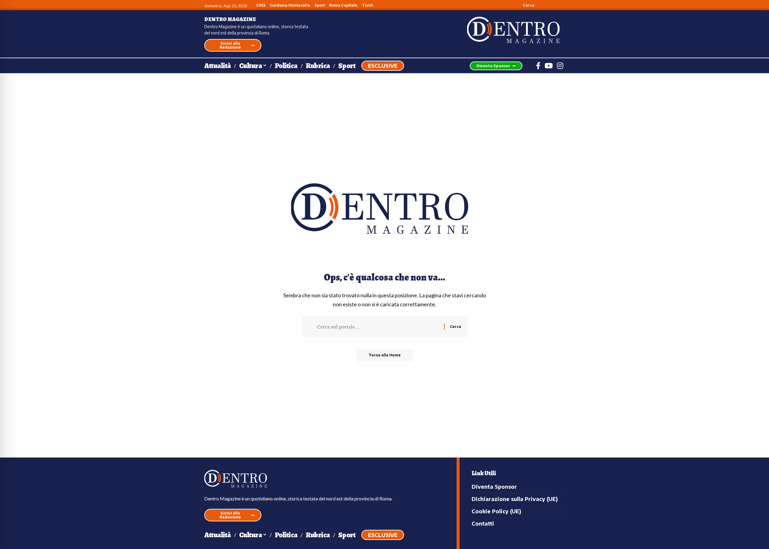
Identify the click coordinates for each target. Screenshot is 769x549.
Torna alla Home (385, 355)
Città (261, 5)
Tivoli (367, 5)
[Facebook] (538, 66)
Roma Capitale (343, 5)
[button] (525, 5)
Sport (320, 5)
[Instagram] (560, 66)
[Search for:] (378, 326)
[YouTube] (548, 66)
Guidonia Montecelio (290, 5)
